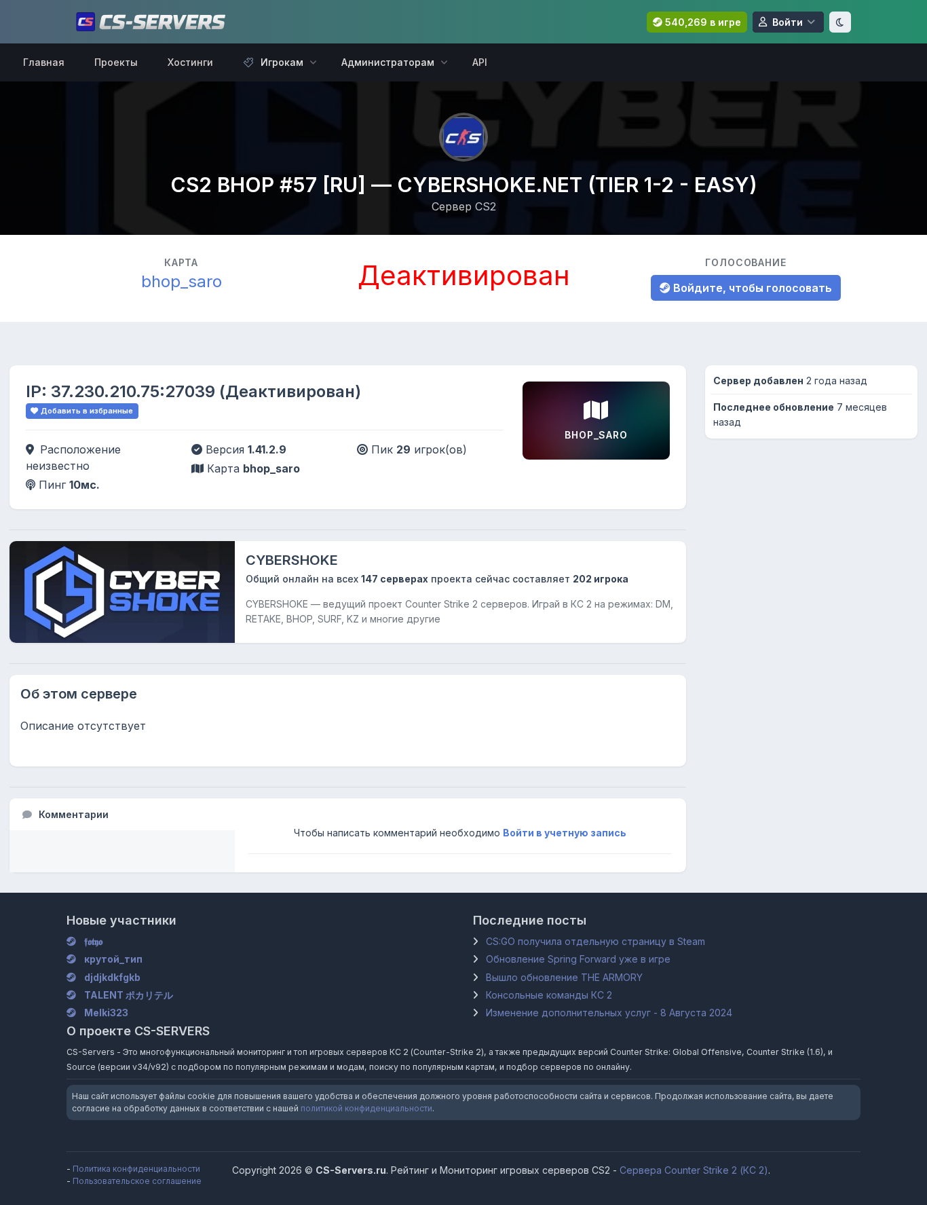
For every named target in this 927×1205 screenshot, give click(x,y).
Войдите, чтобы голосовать (751, 288)
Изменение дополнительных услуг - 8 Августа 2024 (609, 1012)
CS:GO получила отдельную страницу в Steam (595, 941)
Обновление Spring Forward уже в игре (578, 959)
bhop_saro (181, 281)
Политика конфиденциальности (136, 1169)
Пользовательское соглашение (137, 1181)
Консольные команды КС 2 (549, 995)
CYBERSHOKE (292, 560)
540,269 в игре (701, 22)
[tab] (122, 814)
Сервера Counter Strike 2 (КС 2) (694, 1170)
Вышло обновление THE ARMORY (564, 977)
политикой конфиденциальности (366, 1108)
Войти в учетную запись (564, 832)
